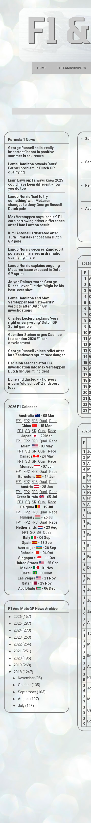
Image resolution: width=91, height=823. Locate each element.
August (24, 699)
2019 (18, 665)
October (25, 685)
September (27, 692)
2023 (18, 637)
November (26, 678)
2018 (18, 672)
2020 (18, 658)
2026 (18, 617)
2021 (18, 651)
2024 (18, 630)
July (21, 706)
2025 (18, 623)
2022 (18, 644)
